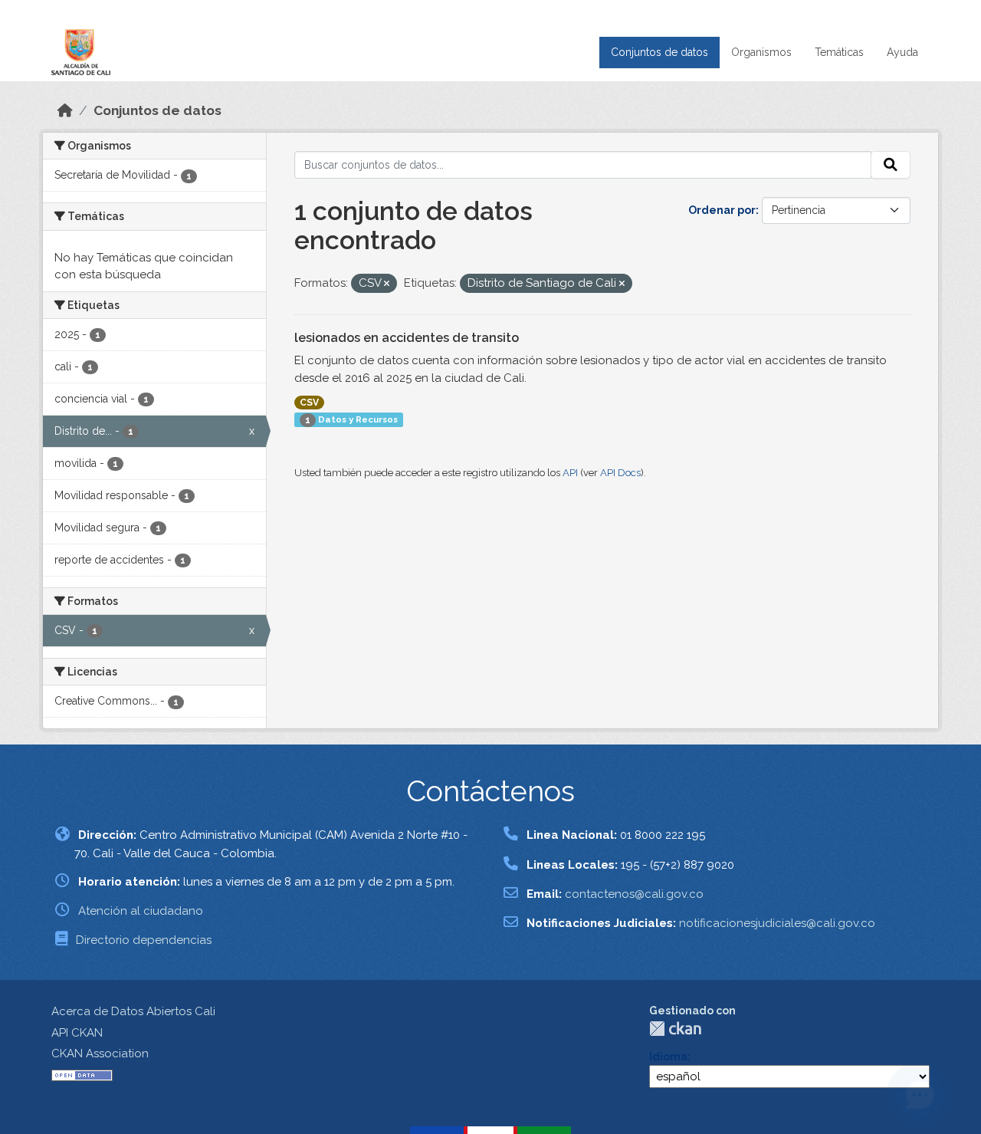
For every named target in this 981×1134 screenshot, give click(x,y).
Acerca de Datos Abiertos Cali (133, 1011)
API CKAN (77, 1033)
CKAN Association (100, 1053)
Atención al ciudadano (140, 911)
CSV (309, 402)
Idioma (668, 1056)
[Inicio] (65, 110)
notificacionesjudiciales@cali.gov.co (777, 923)
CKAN (675, 1029)
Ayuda (902, 52)
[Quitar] (386, 284)
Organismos (761, 52)
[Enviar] (890, 165)
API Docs (620, 472)
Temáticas (839, 52)
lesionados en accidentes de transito (406, 337)
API (570, 472)
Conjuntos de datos (659, 52)
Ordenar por (722, 210)
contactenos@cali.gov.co (634, 894)
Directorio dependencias (144, 940)
